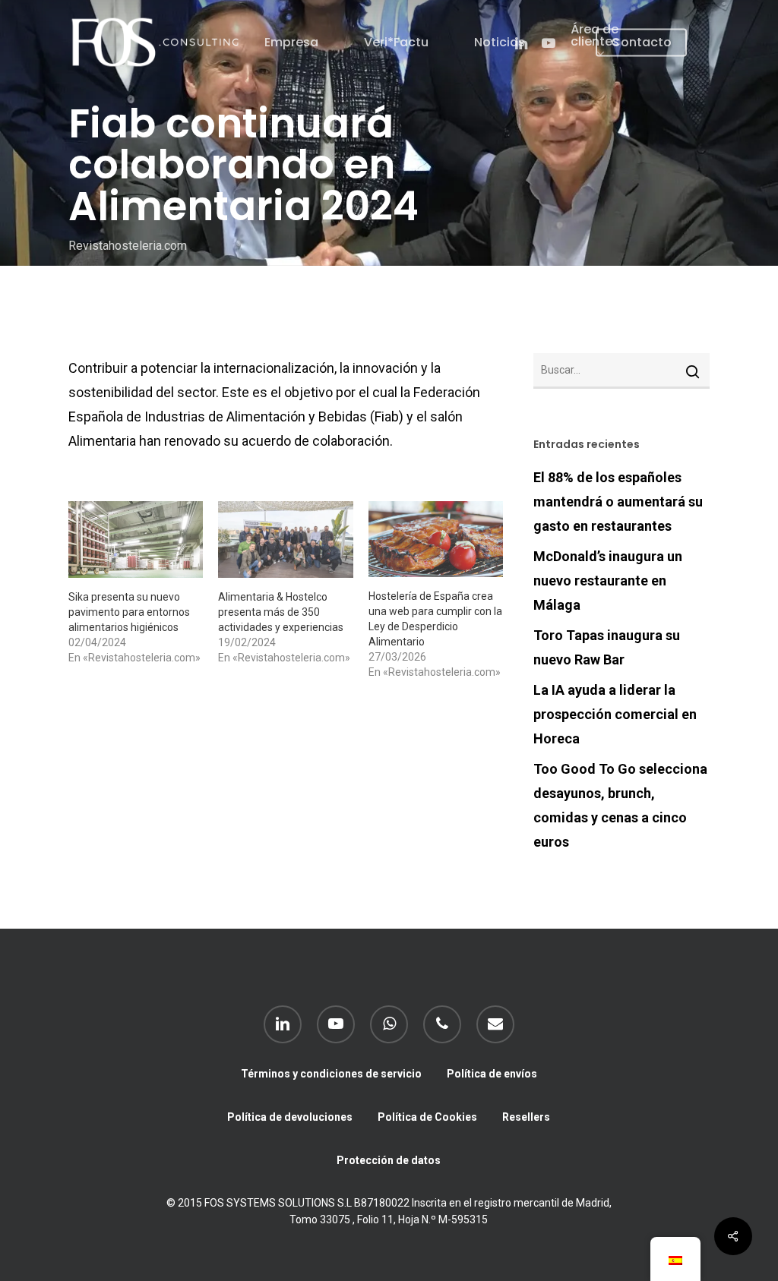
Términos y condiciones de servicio (331, 1074)
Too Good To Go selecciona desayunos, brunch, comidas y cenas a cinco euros (620, 805)
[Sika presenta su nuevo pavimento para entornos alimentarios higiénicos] (135, 539)
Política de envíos (492, 1074)
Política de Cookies (427, 1117)
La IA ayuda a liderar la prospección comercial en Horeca (615, 714)
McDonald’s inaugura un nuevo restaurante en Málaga (607, 580)
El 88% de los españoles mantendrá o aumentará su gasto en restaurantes (618, 501)
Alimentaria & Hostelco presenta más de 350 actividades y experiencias (280, 612)
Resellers (526, 1117)
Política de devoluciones (290, 1117)
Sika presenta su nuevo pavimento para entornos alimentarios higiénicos (129, 612)
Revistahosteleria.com (127, 246)
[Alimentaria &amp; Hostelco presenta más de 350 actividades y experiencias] (285, 539)
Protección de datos (389, 1160)
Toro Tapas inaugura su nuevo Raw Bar (606, 647)
